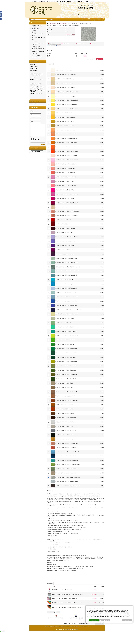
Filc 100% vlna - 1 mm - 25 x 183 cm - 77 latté (64, 83)
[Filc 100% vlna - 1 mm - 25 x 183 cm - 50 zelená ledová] (53, 332)
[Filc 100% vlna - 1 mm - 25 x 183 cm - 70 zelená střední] (53, 350)
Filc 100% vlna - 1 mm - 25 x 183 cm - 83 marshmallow (66, 207)
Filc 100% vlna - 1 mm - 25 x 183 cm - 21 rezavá (64, 404)
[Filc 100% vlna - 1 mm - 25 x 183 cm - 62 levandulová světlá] (53, 238)
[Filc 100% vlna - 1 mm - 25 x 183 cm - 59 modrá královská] (53, 302)
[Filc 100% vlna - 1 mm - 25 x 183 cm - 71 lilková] (53, 255)
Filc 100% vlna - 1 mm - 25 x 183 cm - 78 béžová (64, 78)
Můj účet (94, 19)
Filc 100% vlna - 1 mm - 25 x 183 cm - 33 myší (64, 383)
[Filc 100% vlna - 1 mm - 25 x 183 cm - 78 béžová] (53, 80)
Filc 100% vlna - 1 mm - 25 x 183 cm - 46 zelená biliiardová (66, 353)
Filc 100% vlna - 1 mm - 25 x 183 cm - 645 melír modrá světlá (67, 451)
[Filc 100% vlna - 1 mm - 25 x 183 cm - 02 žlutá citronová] (53, 106)
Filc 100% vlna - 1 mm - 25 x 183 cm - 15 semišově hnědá (66, 400)
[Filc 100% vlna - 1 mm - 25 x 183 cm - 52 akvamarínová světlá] (53, 272)
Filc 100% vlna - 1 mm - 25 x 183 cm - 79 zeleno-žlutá (65, 370)
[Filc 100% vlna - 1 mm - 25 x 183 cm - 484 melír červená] (53, 449)
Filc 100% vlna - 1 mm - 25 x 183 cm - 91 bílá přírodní (65, 74)
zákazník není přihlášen (86, 18)
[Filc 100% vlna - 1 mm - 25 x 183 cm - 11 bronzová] (53, 127)
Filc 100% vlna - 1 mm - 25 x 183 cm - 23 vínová (64, 224)
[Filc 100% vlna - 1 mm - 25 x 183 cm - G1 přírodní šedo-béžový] (88, 34)
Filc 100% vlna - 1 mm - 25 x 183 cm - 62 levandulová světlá (66, 236)
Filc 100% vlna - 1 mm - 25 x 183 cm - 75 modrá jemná (66, 288)
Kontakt (34, 84)
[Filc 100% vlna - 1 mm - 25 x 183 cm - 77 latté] (53, 84)
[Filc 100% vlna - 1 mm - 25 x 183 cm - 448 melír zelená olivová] (53, 470)
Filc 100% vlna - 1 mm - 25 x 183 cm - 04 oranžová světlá (66, 138)
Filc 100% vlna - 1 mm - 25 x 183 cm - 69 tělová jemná (65, 87)
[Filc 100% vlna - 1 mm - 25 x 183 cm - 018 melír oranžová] (53, 444)
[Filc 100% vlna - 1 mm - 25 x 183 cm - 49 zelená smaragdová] (53, 328)
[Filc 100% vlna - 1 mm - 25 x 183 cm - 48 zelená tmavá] (53, 358)
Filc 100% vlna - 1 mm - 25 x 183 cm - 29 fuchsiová (65, 198)
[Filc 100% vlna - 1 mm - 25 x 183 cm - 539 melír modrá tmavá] (53, 457)
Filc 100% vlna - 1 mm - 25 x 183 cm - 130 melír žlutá (65, 439)
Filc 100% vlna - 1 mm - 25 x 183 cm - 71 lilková (64, 254)
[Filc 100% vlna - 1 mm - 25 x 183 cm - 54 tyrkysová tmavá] (53, 285)
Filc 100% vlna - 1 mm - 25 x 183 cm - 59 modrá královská (66, 301)
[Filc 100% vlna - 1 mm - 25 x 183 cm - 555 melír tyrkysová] (53, 461)
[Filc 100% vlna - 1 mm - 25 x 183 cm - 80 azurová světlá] (53, 259)
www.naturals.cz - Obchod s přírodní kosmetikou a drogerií (67, 629)
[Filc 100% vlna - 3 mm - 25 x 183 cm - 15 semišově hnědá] (49, 609)
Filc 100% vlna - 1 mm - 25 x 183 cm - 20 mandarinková (66, 134)
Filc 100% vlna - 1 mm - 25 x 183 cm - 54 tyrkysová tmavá (66, 284)
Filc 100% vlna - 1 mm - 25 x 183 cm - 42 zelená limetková (66, 335)
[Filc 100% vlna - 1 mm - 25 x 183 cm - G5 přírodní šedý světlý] (53, 483)
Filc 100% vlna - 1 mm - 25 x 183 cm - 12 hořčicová (65, 121)
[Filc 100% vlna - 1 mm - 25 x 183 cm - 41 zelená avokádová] (53, 367)
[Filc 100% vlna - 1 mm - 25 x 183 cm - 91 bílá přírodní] (53, 76)
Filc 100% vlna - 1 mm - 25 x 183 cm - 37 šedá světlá (65, 421)
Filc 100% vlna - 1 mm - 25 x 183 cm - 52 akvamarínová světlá (67, 271)
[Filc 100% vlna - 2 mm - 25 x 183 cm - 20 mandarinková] (49, 604)
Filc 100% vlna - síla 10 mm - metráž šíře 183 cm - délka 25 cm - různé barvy (67, 594)
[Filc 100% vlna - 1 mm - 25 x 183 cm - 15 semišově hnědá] (53, 401)
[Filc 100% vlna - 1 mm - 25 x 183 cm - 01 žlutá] (53, 114)
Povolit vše (94, 620)
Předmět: (32, 111)
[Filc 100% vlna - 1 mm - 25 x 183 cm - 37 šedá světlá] (53, 423)
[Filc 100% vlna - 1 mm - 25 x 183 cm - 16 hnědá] (53, 414)
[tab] (51, 612)
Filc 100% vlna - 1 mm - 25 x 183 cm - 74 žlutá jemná (65, 96)
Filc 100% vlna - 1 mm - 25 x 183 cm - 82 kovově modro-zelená (67, 266)
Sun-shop (87, 626)
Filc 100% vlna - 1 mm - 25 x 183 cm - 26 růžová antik (65, 176)
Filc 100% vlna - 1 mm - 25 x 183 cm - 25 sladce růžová (66, 164)
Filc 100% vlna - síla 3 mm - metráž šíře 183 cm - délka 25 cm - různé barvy (67, 607)
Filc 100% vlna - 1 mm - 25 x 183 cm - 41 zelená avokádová (66, 365)
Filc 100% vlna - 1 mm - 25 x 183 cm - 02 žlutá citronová (66, 104)
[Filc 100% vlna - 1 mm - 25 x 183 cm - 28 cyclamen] (53, 191)
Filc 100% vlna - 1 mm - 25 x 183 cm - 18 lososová (65, 168)
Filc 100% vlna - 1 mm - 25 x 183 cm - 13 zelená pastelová (66, 314)
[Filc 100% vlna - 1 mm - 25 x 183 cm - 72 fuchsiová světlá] (53, 195)
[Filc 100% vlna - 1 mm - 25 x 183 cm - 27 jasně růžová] (53, 187)
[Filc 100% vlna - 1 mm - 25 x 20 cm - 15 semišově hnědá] (49, 599)
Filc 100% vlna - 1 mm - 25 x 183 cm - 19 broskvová (65, 172)
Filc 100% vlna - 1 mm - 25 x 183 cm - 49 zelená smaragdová (67, 327)
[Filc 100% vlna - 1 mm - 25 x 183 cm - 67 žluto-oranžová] (53, 144)
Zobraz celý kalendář (34, 103)
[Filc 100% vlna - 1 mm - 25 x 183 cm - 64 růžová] (53, 182)
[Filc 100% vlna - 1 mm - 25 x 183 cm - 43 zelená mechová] (53, 363)
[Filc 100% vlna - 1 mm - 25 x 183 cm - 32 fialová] (53, 246)
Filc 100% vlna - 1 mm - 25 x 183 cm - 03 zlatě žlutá (65, 117)
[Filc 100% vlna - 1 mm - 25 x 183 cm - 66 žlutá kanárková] (53, 101)
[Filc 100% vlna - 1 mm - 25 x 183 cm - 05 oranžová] (53, 148)
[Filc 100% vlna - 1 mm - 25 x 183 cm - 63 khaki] (53, 320)
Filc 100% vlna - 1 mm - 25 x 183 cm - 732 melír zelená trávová (67, 464)
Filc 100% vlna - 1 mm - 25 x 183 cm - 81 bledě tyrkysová (66, 262)
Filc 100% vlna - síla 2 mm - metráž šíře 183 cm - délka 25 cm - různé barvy (67, 602)
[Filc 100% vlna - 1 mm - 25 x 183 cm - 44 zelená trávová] (53, 341)
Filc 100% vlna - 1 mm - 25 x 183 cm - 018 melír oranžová (66, 443)
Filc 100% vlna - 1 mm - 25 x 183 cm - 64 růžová (64, 181)
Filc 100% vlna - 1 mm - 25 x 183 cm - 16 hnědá (64, 413)
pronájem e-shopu (82, 626)
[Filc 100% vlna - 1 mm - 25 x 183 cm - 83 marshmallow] (53, 208)
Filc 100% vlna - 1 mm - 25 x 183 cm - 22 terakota (65, 409)
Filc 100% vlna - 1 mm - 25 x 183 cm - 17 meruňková (65, 129)
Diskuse (58, 612)
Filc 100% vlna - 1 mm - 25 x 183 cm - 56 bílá (64, 70)
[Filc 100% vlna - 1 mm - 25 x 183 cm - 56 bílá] (53, 71)
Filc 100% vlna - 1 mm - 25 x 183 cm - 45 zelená (64, 344)
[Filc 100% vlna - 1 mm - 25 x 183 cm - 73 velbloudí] (53, 397)
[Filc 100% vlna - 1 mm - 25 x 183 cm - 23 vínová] (53, 225)
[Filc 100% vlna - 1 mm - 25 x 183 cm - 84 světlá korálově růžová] (53, 212)
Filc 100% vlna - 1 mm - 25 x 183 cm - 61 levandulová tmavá (67, 241)
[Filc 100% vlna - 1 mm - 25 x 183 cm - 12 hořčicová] (53, 122)
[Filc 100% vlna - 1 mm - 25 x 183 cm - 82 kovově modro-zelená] (53, 268)
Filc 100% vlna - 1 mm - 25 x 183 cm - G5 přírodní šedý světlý (67, 481)
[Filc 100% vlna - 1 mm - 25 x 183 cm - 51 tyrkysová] (53, 281)
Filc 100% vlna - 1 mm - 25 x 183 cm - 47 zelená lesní (65, 378)
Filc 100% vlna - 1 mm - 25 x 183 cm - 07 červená (64, 219)
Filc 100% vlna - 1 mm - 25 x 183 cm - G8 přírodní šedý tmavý (67, 485)
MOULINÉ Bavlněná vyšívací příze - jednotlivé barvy (63, 589)
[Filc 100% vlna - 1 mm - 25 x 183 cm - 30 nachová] (53, 251)
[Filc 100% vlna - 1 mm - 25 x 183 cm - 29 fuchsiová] (53, 200)
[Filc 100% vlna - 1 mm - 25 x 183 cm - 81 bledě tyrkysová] (53, 264)
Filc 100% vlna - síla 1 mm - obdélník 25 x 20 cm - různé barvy (64, 598)
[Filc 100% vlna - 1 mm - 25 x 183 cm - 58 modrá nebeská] (53, 298)
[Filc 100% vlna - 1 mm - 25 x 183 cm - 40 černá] (53, 436)
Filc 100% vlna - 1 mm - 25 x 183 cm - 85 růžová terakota (66, 215)
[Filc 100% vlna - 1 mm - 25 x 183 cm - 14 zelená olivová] (53, 376)
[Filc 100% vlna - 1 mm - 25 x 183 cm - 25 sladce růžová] (53, 165)
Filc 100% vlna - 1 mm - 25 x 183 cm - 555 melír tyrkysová (66, 460)
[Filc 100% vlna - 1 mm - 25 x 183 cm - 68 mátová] (53, 324)
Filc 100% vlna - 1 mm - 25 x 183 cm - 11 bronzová (65, 125)
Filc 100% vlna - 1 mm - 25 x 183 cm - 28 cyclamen (65, 189)
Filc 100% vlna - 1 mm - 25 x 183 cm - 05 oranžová (65, 146)
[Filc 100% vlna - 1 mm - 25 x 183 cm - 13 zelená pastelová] (53, 315)
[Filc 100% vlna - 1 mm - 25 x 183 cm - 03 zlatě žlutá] (53, 118)
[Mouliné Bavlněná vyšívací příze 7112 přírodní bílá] (49, 591)
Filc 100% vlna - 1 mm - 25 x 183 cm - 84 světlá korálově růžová (67, 211)
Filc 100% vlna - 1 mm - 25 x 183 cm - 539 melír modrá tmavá (67, 456)
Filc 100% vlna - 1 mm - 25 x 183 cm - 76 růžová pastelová (66, 159)
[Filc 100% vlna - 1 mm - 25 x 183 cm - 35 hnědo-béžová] (53, 393)
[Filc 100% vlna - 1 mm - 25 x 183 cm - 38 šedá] (53, 427)
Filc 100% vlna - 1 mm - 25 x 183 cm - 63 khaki (64, 318)
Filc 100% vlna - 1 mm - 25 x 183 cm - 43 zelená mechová (66, 361)
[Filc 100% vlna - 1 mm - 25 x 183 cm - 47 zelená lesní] (53, 380)
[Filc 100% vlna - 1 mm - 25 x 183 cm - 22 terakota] (53, 410)
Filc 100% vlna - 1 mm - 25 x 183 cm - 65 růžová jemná (66, 155)
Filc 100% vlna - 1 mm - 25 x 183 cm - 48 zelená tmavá (65, 357)
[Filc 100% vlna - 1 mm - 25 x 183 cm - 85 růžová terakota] (53, 217)
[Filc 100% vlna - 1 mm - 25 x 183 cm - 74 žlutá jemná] (53, 97)
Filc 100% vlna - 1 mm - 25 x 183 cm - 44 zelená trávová (66, 340)
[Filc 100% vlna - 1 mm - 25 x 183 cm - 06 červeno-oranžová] (53, 152)
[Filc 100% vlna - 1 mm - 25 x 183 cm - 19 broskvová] (53, 174)
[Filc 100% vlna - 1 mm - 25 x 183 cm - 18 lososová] (53, 169)
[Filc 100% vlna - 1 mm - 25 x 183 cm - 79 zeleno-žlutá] (53, 371)
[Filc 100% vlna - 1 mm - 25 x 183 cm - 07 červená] (53, 221)
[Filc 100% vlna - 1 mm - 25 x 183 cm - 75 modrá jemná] (53, 289)
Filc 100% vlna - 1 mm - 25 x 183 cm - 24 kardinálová (65, 228)
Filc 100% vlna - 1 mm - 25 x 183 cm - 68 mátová (64, 322)
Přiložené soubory (51, 612)
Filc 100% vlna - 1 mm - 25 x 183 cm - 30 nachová (65, 249)
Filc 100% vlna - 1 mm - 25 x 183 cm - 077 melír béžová (66, 473)
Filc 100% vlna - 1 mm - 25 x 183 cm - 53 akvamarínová (66, 275)
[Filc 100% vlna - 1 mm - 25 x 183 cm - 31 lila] (53, 234)
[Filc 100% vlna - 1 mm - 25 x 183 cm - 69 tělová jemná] (53, 89)
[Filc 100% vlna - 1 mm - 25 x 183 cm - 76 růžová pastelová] (53, 161)
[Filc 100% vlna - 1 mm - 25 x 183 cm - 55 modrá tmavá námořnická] (53, 311)
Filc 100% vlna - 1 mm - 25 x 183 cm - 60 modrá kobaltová (66, 305)
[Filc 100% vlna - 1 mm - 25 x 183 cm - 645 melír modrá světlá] (53, 453)
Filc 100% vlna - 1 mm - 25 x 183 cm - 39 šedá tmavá (65, 430)
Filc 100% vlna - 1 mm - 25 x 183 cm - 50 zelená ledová (65, 331)
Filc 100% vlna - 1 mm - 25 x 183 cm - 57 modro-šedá (65, 292)
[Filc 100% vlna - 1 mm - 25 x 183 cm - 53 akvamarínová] (53, 276)
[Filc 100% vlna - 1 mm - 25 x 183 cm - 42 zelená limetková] (53, 337)
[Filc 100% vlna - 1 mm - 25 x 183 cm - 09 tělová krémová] (53, 93)
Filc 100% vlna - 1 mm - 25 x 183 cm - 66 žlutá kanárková (66, 100)
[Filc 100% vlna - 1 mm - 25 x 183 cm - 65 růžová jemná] (53, 157)
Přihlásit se (90, 19)
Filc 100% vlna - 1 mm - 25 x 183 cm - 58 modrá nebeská (66, 296)
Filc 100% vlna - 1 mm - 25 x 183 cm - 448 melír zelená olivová (67, 468)
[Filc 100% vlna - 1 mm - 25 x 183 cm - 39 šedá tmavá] (53, 432)
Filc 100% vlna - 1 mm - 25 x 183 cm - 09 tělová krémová (66, 91)
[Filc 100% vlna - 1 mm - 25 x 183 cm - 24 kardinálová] (53, 229)
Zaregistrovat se (85, 19)
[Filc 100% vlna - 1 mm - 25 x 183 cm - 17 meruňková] (53, 131)
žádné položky (100, 19)
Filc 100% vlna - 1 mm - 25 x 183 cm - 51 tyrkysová (65, 279)
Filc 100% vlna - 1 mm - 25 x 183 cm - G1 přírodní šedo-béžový (67, 477)
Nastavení (127, 620)
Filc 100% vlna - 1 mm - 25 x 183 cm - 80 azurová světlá (66, 258)
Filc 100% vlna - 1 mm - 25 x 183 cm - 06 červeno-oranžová (66, 151)
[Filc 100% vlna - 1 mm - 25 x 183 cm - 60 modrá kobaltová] (53, 307)
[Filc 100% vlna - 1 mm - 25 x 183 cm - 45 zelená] (53, 345)
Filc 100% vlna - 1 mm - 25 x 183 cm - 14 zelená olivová (66, 374)
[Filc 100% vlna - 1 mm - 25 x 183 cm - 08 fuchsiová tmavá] (53, 204)
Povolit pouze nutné (104, 620)
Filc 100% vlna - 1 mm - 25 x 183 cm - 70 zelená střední (66, 348)
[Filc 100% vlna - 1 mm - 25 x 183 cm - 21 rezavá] (53, 406)
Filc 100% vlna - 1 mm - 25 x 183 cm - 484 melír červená (66, 447)
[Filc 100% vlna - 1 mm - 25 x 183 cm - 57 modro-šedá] (53, 294)
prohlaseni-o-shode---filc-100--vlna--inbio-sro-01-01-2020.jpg (76, 618)
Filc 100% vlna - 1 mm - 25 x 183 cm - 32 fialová (64, 245)
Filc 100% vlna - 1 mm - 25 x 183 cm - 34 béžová (64, 387)
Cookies (70, 626)
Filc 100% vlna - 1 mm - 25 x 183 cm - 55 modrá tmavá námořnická (68, 309)
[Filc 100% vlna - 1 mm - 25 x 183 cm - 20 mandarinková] (53, 135)
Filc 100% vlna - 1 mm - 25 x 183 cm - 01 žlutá (64, 112)
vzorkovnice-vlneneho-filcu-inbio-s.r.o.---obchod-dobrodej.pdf (56, 618)
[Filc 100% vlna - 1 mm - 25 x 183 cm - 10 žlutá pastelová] (53, 110)
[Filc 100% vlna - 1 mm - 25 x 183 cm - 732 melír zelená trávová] (53, 466)
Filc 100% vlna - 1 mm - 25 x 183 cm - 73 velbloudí (65, 396)
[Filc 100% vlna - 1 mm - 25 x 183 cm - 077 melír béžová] (53, 474)
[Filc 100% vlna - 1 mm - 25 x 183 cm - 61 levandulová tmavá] (53, 242)
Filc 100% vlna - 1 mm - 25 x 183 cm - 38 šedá (64, 426)
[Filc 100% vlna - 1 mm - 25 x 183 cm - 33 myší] (53, 384)
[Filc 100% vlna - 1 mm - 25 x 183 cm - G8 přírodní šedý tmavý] (53, 487)
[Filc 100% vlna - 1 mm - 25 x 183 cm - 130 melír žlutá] (53, 440)
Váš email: (32, 118)
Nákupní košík (101, 18)
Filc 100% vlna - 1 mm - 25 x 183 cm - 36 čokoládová (65, 417)
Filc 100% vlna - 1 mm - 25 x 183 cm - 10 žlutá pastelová (66, 108)
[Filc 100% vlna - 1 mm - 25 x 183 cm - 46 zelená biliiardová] (53, 354)
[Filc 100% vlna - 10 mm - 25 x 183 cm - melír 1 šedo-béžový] (49, 596)
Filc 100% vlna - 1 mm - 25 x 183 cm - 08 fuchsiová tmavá (66, 202)
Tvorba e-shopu (75, 626)
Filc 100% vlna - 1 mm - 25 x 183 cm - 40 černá (64, 434)
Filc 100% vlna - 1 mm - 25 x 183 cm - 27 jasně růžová (65, 185)
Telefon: (31, 121)
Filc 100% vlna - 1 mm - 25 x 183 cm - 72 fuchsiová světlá (66, 194)
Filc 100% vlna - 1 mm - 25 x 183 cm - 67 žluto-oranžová (66, 142)
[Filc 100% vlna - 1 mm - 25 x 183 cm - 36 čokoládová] (53, 419)
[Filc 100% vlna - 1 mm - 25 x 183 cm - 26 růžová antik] (53, 178)
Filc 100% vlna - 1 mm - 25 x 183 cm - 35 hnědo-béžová (66, 391)
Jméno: (31, 114)
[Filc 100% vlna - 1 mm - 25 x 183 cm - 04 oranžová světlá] (53, 139)
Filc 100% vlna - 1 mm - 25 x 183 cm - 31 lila (63, 232)
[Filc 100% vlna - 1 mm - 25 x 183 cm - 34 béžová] (53, 389)
